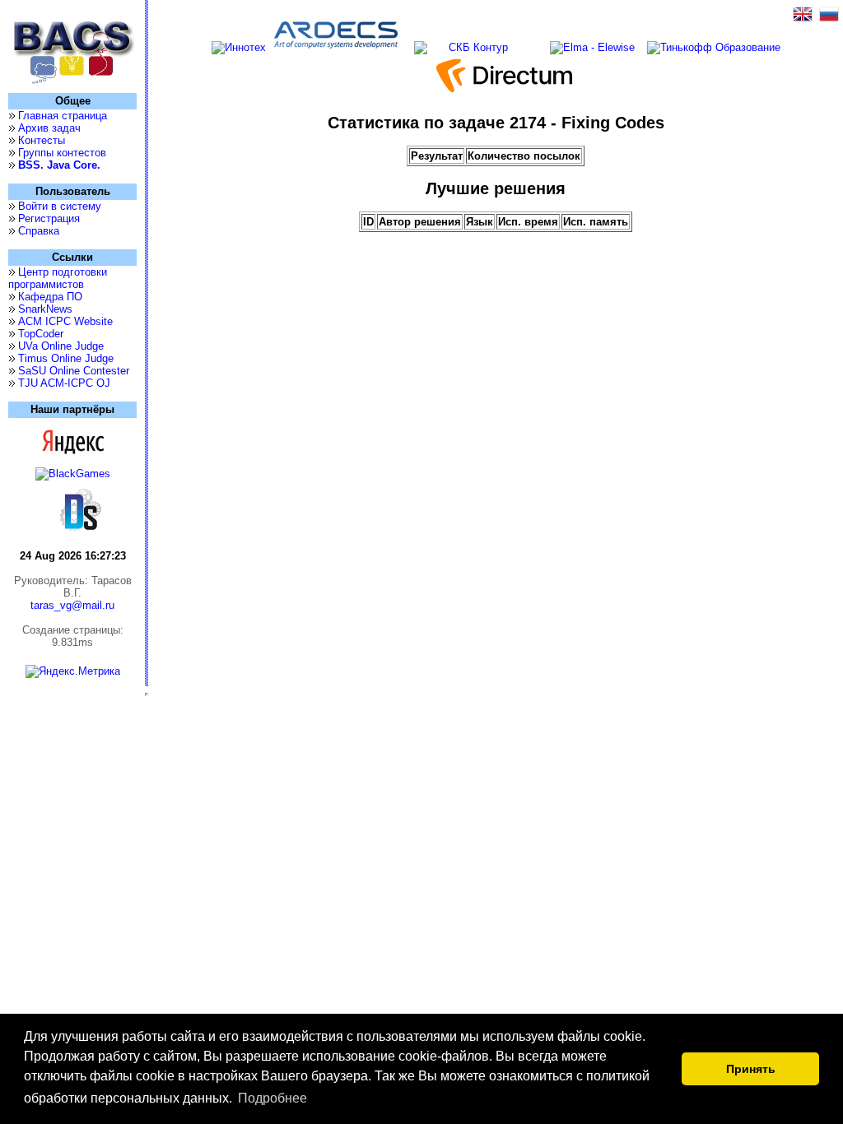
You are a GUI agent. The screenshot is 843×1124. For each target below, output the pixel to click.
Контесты (41, 140)
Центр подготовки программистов (57, 278)
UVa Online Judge (61, 346)
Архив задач (49, 128)
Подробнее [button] (272, 1098)
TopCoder (40, 333)
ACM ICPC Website (65, 321)
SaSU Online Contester (73, 371)
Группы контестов (62, 152)
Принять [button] (750, 1068)
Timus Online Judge (66, 358)
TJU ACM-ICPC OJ (64, 383)
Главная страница (62, 115)
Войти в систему (59, 206)
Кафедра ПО (50, 296)
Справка (38, 231)
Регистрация (49, 218)
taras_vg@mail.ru (72, 605)
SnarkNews (45, 309)
